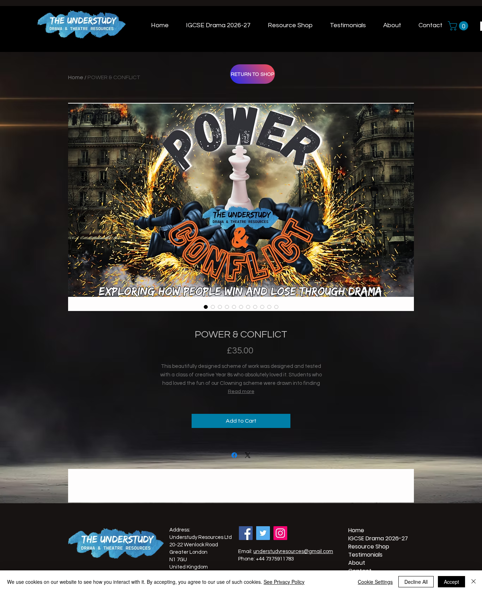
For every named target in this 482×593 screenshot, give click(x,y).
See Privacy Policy (284, 581)
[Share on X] (247, 455)
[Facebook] (246, 533)
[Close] (473, 581)
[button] (459, 25)
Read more (241, 391)
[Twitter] (263, 533)
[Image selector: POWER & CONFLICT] (205, 306)
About (356, 563)
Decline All (416, 581)
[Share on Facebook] (234, 455)
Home (75, 77)
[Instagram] (280, 533)
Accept (451, 581)
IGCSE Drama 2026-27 (365, 538)
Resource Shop (365, 546)
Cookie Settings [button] (375, 581)
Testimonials (365, 555)
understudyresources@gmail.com (293, 551)
